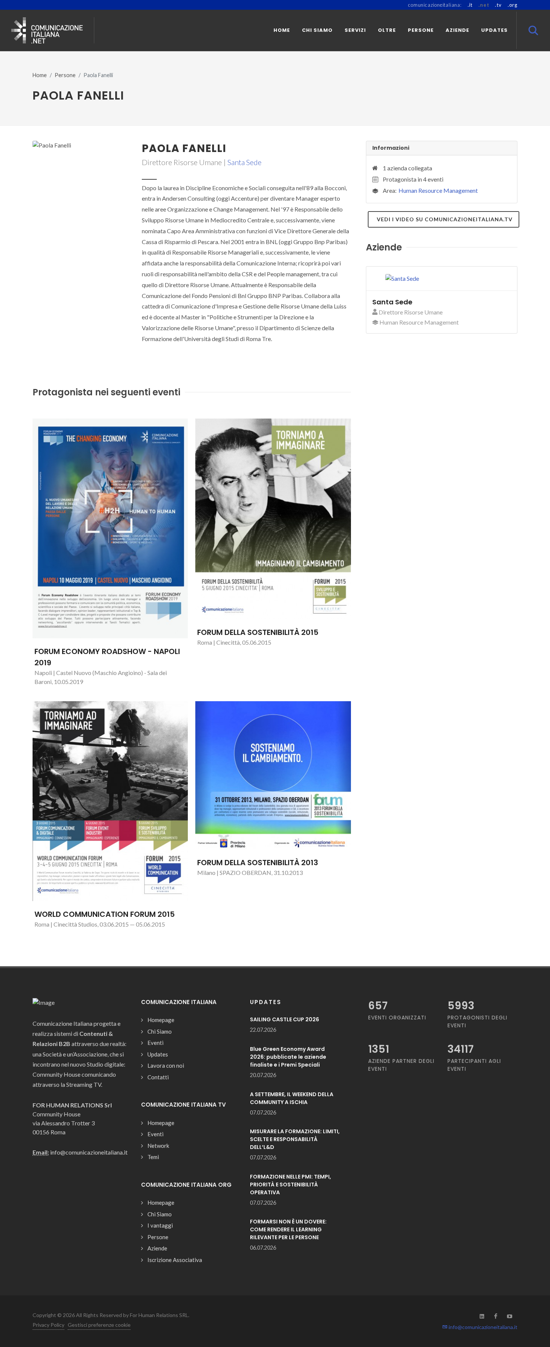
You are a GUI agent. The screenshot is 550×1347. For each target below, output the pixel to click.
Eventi (155, 1042)
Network (158, 1145)
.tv (498, 5)
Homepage (160, 1019)
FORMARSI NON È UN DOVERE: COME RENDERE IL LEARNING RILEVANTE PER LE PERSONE (288, 1229)
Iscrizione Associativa (174, 1259)
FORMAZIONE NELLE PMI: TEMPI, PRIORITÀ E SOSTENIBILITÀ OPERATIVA (290, 1184)
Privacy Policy (48, 1325)
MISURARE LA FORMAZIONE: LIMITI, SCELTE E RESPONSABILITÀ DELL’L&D (295, 1139)
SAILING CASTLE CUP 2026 (284, 1019)
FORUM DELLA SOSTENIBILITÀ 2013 (257, 862)
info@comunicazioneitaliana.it (482, 1327)
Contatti (158, 1077)
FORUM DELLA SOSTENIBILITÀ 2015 (257, 632)
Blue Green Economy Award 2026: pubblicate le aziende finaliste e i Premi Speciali (288, 1056)
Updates (157, 1054)
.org (512, 5)
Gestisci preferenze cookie (99, 1325)
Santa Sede (244, 162)
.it (470, 5)
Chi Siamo (159, 1031)
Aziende (157, 1248)
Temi (153, 1156)
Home (40, 75)
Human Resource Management (438, 190)
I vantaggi (160, 1225)
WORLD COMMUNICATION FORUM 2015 (104, 914)
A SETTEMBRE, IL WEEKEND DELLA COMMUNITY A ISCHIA (291, 1098)
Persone (65, 75)
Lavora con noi (165, 1065)
